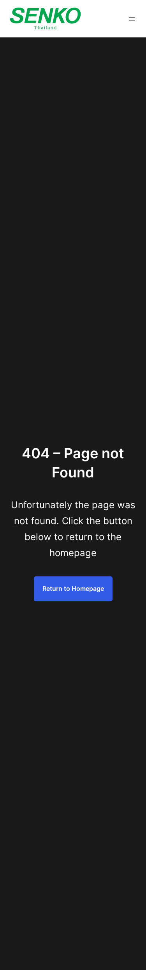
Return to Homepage (73, 588)
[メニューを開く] (132, 18)
